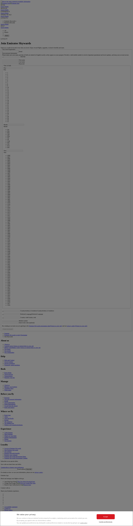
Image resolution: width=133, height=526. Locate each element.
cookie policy (83, 523)
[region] (66, 518)
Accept (105, 517)
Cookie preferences (105, 522)
